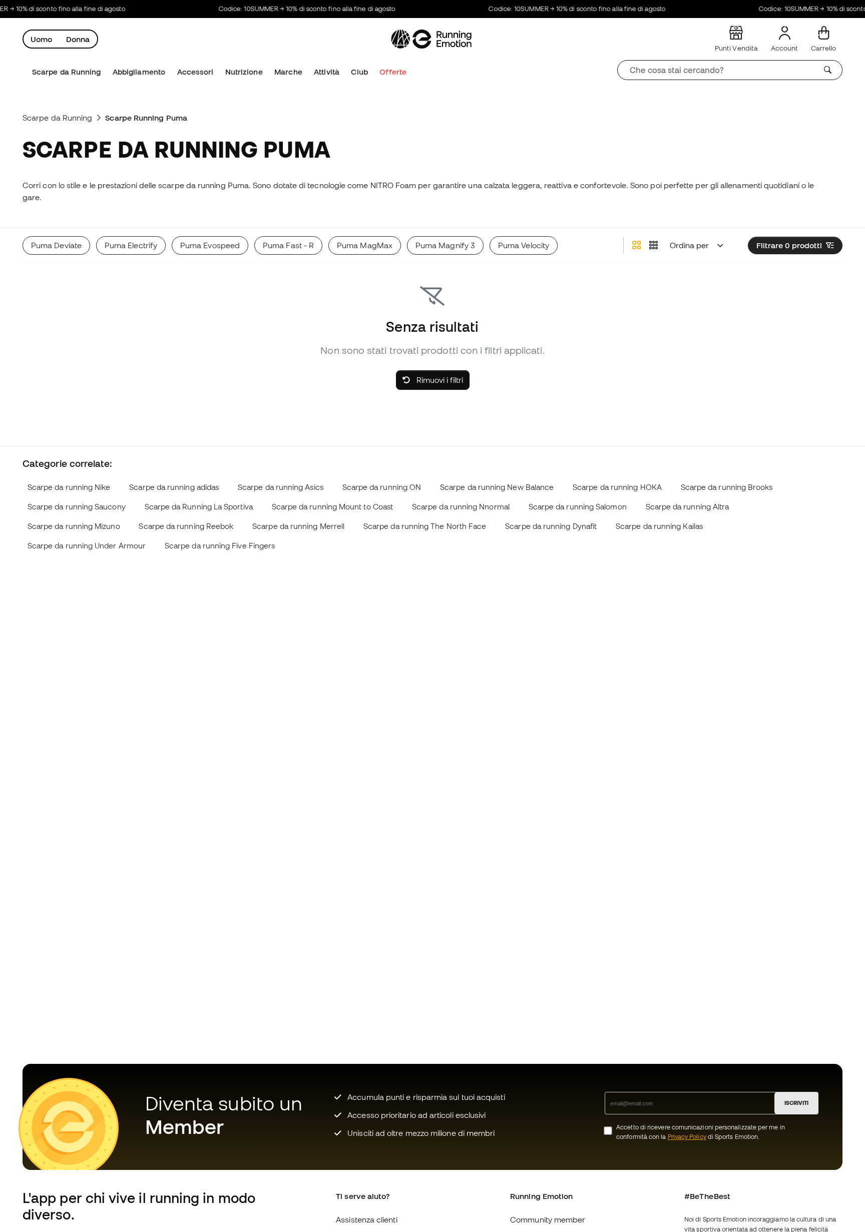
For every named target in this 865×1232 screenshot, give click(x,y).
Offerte (392, 72)
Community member (547, 1219)
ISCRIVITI (796, 1103)
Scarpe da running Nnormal (461, 506)
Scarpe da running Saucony (77, 506)
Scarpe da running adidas (174, 487)
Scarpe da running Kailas (659, 526)
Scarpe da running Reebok (186, 526)
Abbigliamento (139, 72)
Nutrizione (244, 72)
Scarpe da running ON (381, 487)
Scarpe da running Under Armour (87, 545)
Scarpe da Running (66, 72)
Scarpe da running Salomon (578, 506)
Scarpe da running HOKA (617, 487)
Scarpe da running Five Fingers (220, 545)
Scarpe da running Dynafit (551, 526)
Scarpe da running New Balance (497, 487)
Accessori (195, 72)
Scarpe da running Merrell (298, 526)
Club (359, 72)
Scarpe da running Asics (280, 487)
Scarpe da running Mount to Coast (332, 506)
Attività (326, 72)
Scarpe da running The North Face (424, 526)
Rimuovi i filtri (438, 379)
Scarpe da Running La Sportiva (199, 506)
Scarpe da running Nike (69, 487)
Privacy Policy (687, 1136)
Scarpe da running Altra (687, 506)
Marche (288, 72)
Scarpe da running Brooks (727, 487)
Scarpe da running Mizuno (74, 526)
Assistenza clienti (366, 1219)
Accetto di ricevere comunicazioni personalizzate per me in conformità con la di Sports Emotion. (700, 1132)
